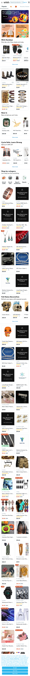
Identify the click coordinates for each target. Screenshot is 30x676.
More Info (15, 673)
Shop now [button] (5, 16)
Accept (15, 668)
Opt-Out (15, 670)
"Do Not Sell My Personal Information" (16, 665)
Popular (4, 6)
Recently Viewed (24, 6)
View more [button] (15, 64)
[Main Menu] (1, 2)
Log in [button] (25, 2)
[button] (22, 2)
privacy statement (14, 658)
